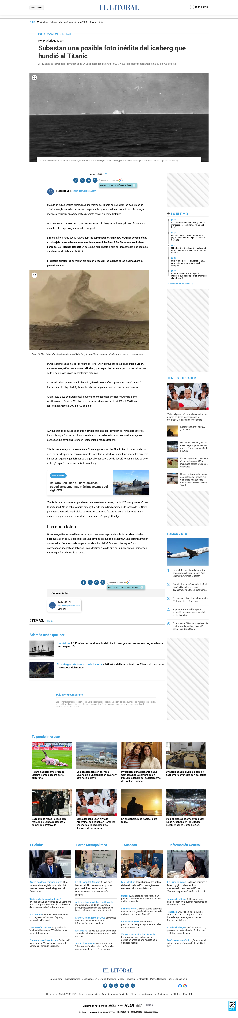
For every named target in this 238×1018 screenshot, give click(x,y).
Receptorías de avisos (89, 994)
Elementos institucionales (143, 994)
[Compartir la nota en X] (82, 180)
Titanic (50, 621)
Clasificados (88, 979)
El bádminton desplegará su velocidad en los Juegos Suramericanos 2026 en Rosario (188, 249)
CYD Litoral (100, 979)
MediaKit (187, 994)
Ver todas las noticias (179, 283)
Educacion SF (181, 979)
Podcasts (111, 979)
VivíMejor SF (143, 979)
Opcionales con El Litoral (169, 994)
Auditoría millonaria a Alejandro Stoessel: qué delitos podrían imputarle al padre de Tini (189, 274)
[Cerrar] (134, 185)
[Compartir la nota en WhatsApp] (88, 180)
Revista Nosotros (72, 979)
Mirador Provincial (126, 979)
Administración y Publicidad (115, 994)
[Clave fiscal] (232, 1010)
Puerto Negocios (158, 979)
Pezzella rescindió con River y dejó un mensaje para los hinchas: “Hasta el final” (188, 223)
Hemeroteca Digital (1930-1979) (61, 994)
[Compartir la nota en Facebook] (76, 180)
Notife (171, 979)
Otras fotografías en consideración (65, 534)
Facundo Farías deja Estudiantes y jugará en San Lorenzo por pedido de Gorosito (188, 236)
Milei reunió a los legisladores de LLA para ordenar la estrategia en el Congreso (188, 261)
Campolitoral (56, 979)
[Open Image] (34, 77)
